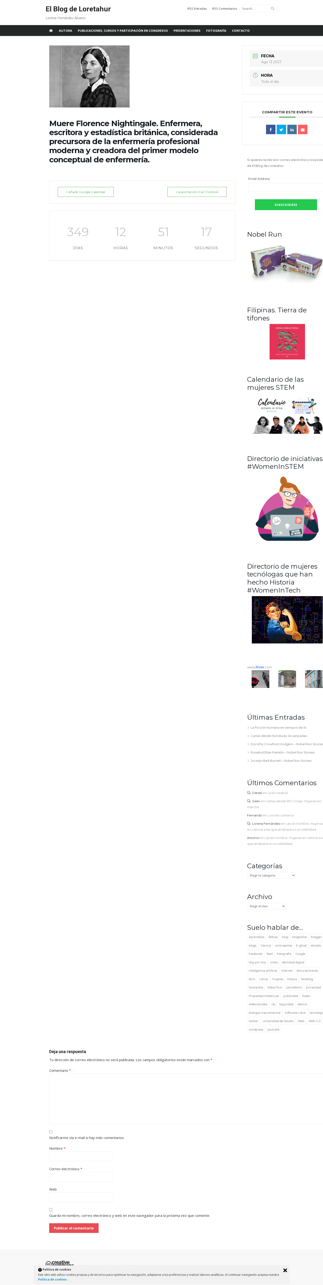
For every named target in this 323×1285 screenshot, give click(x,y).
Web (301, 1021)
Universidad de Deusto (278, 1021)
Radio (306, 996)
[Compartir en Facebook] (270, 129)
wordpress (256, 1029)
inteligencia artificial (263, 970)
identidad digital (293, 962)
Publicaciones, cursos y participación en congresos (123, 30)
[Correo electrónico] (302, 129)
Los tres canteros (281, 815)
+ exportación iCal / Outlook (197, 192)
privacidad (313, 987)
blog (285, 937)
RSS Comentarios (224, 8)
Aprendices (256, 937)
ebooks (316, 945)
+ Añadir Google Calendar (85, 192)
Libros (263, 979)
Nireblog (307, 979)
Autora (65, 30)
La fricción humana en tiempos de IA (278, 727)
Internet (287, 970)
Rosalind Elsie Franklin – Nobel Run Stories (282, 752)
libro (252, 979)
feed (270, 954)
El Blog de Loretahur (78, 9)
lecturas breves (307, 970)
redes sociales (258, 1004)
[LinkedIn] (292, 129)
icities (274, 962)
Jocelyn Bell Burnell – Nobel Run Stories (281, 760)
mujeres (277, 979)
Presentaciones (187, 30)
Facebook (255, 954)
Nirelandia (256, 987)
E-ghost (301, 945)
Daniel (257, 793)
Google (300, 954)
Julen (256, 801)
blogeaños (299, 937)
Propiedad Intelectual (264, 996)
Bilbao (273, 937)
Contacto (241, 30)
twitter (253, 1021)
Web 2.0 (315, 1021)
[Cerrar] (285, 1270)
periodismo (294, 987)
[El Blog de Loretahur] (51, 30)
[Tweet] (281, 129)
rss (273, 1004)
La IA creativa (277, 793)
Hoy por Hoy (257, 962)
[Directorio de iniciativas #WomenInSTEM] (287, 540)
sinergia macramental (264, 1013)
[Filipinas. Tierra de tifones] (287, 358)
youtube (273, 1029)
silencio (302, 1004)
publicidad (290, 996)
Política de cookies (52, 1279)
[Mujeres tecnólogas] (287, 642)
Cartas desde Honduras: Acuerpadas (279, 736)
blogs (252, 945)
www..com (259, 667)
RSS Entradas (197, 8)
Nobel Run (274, 987)
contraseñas (283, 945)
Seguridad (286, 1004)
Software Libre (295, 1013)
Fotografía (216, 30)
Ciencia (266, 945)
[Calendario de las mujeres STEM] (287, 432)
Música (292, 979)
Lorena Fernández (266, 823)
